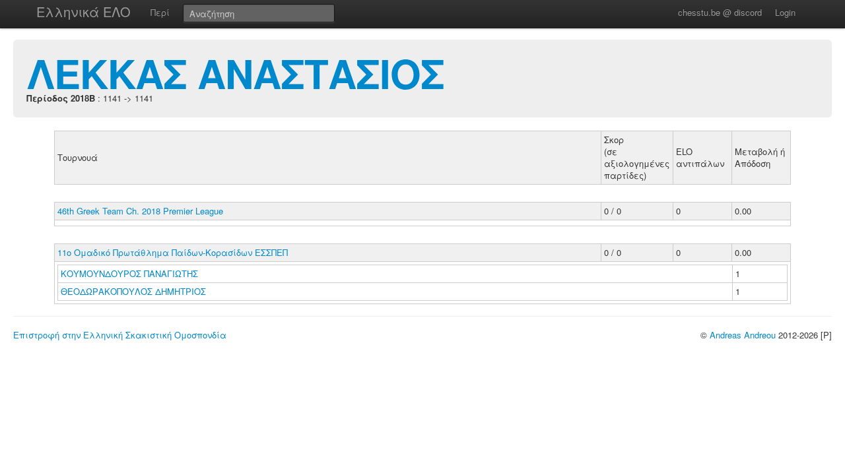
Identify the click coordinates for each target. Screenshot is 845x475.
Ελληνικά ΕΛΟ (83, 11)
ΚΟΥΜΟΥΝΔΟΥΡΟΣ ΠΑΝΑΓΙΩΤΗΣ (131, 273)
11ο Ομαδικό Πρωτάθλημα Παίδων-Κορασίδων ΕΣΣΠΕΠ (172, 252)
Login (785, 12)
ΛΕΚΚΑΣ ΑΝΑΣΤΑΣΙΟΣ (235, 72)
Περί (160, 12)
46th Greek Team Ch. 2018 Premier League (140, 211)
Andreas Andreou (743, 335)
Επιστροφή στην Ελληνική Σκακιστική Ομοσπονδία (119, 335)
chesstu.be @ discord (720, 12)
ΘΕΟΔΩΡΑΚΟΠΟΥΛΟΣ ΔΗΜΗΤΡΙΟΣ (135, 291)
